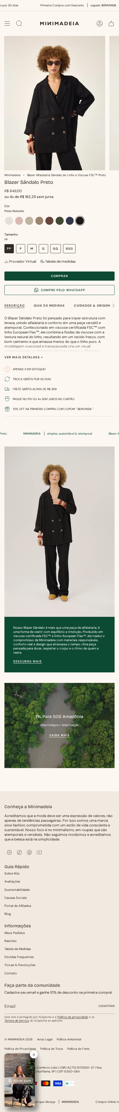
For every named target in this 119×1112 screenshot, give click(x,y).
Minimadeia (12, 175)
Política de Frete (78, 1049)
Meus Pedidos (14, 933)
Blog (7, 914)
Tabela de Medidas (17, 949)
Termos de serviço (16, 1020)
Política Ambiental (69, 1039)
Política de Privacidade (20, 1049)
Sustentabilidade (17, 890)
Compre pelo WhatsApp (63, 290)
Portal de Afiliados (17, 906)
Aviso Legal (44, 1039)
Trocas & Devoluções (19, 965)
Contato (10, 973)
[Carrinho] (111, 23)
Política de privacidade (72, 1017)
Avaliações (12, 881)
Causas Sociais (15, 898)
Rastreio (10, 941)
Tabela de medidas (60, 261)
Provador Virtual (22, 261)
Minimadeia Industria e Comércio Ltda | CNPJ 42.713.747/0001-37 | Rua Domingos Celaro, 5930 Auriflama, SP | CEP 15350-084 (53, 1069)
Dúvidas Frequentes (19, 957)
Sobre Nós (12, 873)
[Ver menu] (7, 23)
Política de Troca (51, 1049)
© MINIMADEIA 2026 (18, 1039)
